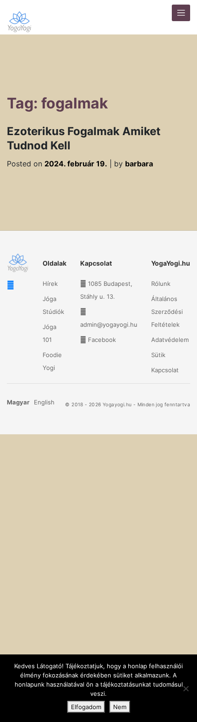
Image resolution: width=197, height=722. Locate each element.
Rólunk (160, 283)
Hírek (50, 283)
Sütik (158, 354)
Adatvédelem (170, 339)
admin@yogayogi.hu (108, 324)
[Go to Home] (19, 17)
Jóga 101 (49, 333)
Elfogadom (86, 707)
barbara (139, 163)
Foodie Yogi (52, 361)
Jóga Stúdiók (53, 305)
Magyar (18, 402)
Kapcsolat (165, 370)
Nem (119, 707)
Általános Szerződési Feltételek (167, 311)
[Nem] (185, 688)
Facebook (102, 339)
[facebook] (10, 285)
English (44, 402)
